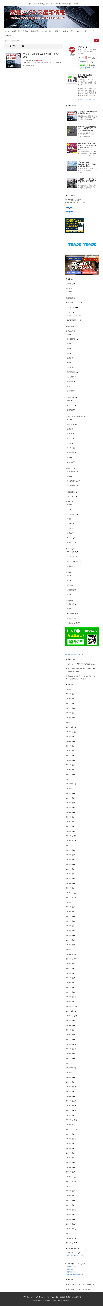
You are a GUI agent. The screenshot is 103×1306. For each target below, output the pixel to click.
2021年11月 (70, 897)
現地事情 (70, 590)
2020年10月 (70, 959)
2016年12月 (70, 1177)
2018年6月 (69, 1091)
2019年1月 (69, 1058)
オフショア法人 (46, 31)
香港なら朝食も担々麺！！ (74, 1284)
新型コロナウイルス (72, 302)
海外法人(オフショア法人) (74, 416)
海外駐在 (70, 604)
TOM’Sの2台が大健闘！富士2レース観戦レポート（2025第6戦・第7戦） (87, 129)
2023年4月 (69, 817)
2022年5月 (69, 869)
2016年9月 (69, 1191)
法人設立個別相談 (72, 561)
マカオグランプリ (72, 315)
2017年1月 (69, 1172)
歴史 (68, 509)
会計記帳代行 (71, 471)
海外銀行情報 (35, 31)
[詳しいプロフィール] (72, 51)
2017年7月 (69, 1143)
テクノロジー (71, 514)
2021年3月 (69, 935)
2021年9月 (69, 907)
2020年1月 (69, 1001)
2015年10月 (70, 1243)
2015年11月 (70, 1238)
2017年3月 (69, 1162)
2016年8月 (69, 1195)
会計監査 (65, 31)
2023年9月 (69, 793)
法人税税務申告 (72, 481)
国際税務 (69, 283)
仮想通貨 (57, 31)
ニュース (70, 462)
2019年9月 (69, 1020)
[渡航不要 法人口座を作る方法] (82, 225)
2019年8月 (69, 1025)
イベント (69, 312)
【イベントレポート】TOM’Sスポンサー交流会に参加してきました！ (87, 164)
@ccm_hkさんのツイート (74, 654)
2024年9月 (69, 736)
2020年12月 (70, 949)
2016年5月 (69, 1210)
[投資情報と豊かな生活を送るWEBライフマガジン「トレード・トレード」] (82, 244)
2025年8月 (69, 694)
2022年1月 (69, 888)
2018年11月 (70, 1068)
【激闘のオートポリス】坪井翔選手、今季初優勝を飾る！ (87, 181)
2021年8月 (69, 911)
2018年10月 (70, 1072)
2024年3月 (69, 765)
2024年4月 (69, 760)
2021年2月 (69, 940)
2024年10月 (70, 732)
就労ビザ (70, 386)
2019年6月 (69, 1035)
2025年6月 (69, 698)
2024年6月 (69, 751)
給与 (68, 419)
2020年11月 (70, 954)
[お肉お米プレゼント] (82, 265)
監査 (68, 476)
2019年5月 (69, 1039)
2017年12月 (70, 1120)
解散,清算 (70, 381)
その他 (68, 288)
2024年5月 (69, 755)
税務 (68, 353)
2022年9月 (69, 850)
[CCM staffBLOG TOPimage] (51, 17)
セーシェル (70, 438)
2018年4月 (69, 1101)
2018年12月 (70, 1063)
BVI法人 (69, 433)
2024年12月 (70, 722)
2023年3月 (69, 822)
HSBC (69, 400)
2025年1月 (69, 717)
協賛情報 (70, 566)
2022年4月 (69, 874)
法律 (68, 348)
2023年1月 (69, 831)
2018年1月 (69, 1115)
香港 (72, 31)
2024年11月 (70, 727)
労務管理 (70, 391)
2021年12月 (70, 893)
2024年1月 (69, 774)
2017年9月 (69, 1134)
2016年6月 (69, 1205)
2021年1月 (69, 945)
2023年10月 (70, 788)
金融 (68, 504)
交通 (68, 533)
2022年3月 (69, 878)
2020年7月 (69, 973)
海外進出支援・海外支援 (75, 1274)
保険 (68, 291)
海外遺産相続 (70, 492)
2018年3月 (69, 1106)
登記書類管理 (71, 372)
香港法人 (25, 31)
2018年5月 (69, 1096)
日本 (86, 31)
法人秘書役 (70, 377)
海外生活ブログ (72, 1266)
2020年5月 (69, 982)
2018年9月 (69, 1077)
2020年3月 (69, 992)
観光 (68, 519)
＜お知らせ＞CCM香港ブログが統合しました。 (81, 664)
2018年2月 (69, 1110)
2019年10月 (70, 1016)
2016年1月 (69, 1229)
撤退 (68, 594)
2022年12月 (70, 836)
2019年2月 (69, 1053)
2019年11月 (70, 1011)
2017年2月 (69, 1167)
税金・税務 (70, 613)
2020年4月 (69, 987)
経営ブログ (70, 1272)
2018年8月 (69, 1082)
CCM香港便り (71, 552)
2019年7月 (69, 1030)
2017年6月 (69, 1148)
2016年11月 (70, 1181)
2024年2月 (69, 769)
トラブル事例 (70, 496)
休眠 (68, 334)
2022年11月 (70, 840)
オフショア (70, 405)
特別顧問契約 (71, 339)
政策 (68, 580)
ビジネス (70, 585)
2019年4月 (69, 1044)
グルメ (69, 528)
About (92, 31)
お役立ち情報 (16, 31)
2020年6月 (69, 978)
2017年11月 (70, 1124)
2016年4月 (69, 1214)
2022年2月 (69, 883)
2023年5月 (69, 812)
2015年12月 (70, 1233)
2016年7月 (69, 1200)
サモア (69, 443)
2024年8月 (69, 741)
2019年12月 (70, 1006)
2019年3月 (69, 1049)
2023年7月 (69, 803)
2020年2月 (69, 997)
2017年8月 (69, 1139)
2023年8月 (69, 798)
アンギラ (70, 448)
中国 (67, 572)
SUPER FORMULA (73, 320)
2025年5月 (69, 703)
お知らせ (79, 31)
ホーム (7, 31)
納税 (68, 575)
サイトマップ (9, 35)
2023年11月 (70, 784)
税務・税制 (70, 424)
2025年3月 (69, 713)
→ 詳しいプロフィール (86, 68)
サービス (70, 542)
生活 (68, 523)
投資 (68, 457)
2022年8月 (69, 855)
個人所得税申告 (72, 485)
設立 (68, 358)
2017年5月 (69, 1153)
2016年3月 (69, 1219)
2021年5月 (69, 926)
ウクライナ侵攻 (71, 307)
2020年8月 (69, 968)
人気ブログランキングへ (75, 1255)
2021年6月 (69, 921)
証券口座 (70, 410)
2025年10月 (70, 689)
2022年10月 (70, 845)
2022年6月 (69, 864)
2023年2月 (69, 826)
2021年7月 (69, 916)
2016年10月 (70, 1186)
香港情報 (70, 1269)
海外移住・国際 (72, 623)
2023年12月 (70, 779)
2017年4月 (69, 1158)
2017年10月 (70, 1129)
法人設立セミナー (72, 556)
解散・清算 (70, 452)
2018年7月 (69, 1087)
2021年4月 (69, 930)
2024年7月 (69, 746)
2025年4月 (69, 708)
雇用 (68, 344)
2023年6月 (69, 807)
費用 (68, 362)
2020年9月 (69, 964)
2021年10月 (70, 902)
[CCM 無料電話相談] (72, 79)
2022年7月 (69, 859)
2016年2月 (69, 1224)
